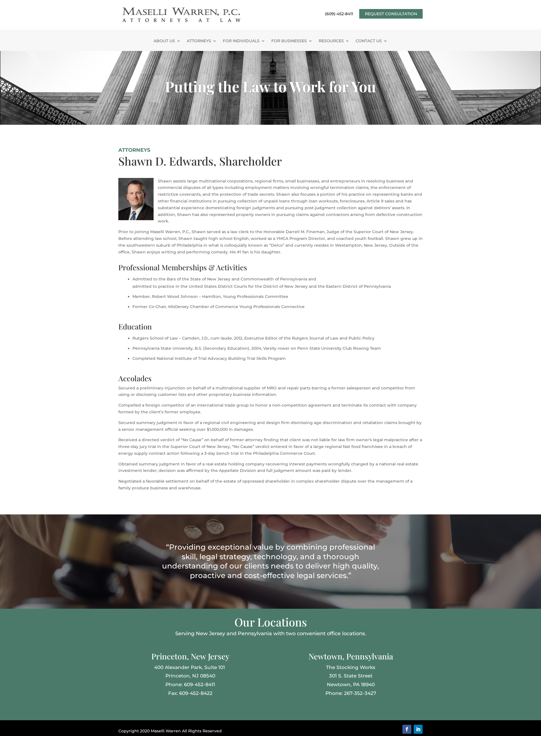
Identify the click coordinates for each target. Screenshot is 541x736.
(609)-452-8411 (339, 14)
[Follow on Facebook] (406, 729)
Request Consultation (391, 13)
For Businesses (289, 41)
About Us (164, 41)
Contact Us (369, 41)
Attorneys (199, 41)
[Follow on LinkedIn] (418, 729)
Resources (331, 41)
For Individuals (241, 41)
